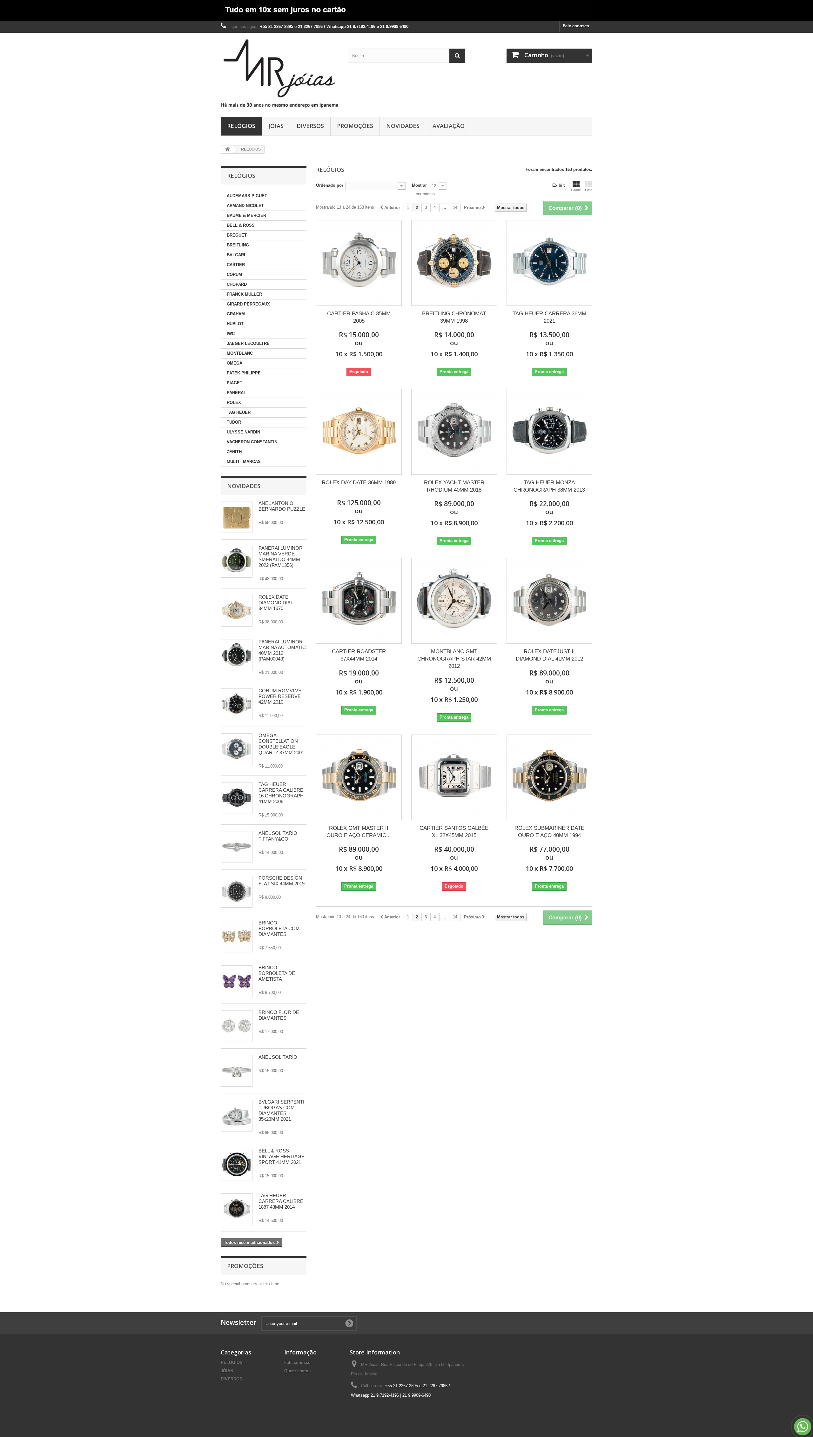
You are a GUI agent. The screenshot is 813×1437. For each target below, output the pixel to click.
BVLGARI (236, 254)
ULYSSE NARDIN (243, 432)
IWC (231, 333)
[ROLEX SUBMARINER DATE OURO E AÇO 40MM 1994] (549, 777)
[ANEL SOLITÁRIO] (236, 1071)
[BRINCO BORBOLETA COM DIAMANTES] (236, 936)
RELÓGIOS (241, 126)
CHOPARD (237, 284)
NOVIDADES (403, 126)
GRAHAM (236, 314)
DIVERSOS (310, 126)
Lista (588, 190)
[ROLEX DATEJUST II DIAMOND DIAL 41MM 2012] (549, 601)
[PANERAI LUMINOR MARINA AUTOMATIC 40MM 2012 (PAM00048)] (236, 655)
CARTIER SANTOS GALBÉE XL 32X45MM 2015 (454, 831)
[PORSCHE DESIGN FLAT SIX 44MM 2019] (236, 892)
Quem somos (297, 1370)
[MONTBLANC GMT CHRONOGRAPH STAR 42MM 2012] (454, 601)
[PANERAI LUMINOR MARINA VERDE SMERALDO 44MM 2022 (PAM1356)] (236, 562)
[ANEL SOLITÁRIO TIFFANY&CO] (236, 847)
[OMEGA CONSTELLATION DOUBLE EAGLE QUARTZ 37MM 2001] (236, 749)
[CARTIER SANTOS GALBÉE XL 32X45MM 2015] (454, 777)
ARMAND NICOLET (245, 205)
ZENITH (234, 451)
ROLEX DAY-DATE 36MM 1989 (359, 483)
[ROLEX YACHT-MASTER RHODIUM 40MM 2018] (454, 432)
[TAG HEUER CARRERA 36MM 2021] (549, 263)
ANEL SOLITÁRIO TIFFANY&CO (278, 836)
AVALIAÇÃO (449, 126)
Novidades (243, 486)
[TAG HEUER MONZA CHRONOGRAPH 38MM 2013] (549, 432)
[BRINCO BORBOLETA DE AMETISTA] (236, 981)
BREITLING (238, 245)
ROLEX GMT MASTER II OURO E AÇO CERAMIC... (358, 831)
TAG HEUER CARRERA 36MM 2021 (549, 317)
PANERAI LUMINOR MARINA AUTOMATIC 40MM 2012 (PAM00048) (282, 650)
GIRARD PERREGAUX (248, 304)
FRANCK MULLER (244, 294)
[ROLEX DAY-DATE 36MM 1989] (359, 432)
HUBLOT (235, 323)
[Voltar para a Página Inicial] (227, 149)
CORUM (234, 274)
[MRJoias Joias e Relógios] (279, 73)
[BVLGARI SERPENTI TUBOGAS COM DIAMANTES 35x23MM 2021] (236, 1115)
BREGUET (237, 235)
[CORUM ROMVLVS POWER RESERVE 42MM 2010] (236, 704)
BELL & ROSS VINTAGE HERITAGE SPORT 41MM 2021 (282, 1156)
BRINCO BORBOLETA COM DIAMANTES (279, 928)
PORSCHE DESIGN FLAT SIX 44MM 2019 (282, 880)
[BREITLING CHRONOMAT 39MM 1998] (454, 263)
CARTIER (236, 264)
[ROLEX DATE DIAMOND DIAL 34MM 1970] (236, 611)
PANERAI (236, 392)
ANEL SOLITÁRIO (278, 1057)
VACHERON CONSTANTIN (252, 442)
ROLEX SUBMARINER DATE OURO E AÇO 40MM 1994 (549, 831)
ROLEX (234, 402)
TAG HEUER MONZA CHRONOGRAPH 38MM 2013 (549, 486)
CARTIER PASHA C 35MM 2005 (359, 317)
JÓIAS (276, 126)
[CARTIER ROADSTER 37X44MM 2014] (359, 601)
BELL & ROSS (241, 225)
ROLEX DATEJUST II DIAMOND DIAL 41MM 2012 (549, 655)
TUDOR (234, 422)
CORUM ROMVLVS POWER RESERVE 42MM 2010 (280, 696)
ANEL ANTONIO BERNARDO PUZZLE (282, 506)
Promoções (245, 1266)
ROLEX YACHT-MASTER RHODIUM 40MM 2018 (454, 486)
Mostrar (419, 185)
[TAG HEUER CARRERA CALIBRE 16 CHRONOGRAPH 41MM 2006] (236, 798)
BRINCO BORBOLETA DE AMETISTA (277, 973)
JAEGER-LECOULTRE (248, 343)
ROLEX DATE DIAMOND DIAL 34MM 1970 (276, 602)
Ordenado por (329, 185)
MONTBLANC (240, 353)
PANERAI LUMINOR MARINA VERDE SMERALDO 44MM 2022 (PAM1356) (281, 556)
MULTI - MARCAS (244, 461)
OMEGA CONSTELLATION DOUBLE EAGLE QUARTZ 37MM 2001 (281, 744)
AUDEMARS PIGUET (247, 195)
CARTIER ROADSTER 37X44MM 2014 (359, 655)
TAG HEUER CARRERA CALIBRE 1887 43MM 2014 (281, 1201)
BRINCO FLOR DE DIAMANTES (279, 1015)
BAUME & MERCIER (246, 215)
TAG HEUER (239, 412)
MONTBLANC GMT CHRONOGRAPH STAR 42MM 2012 (454, 658)
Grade (576, 190)
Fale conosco (576, 26)
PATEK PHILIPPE (244, 373)
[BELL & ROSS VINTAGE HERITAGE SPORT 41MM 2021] (236, 1164)
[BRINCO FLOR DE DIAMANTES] (236, 1026)
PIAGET (234, 382)
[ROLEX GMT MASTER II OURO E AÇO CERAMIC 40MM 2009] (359, 777)
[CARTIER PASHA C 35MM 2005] (359, 263)
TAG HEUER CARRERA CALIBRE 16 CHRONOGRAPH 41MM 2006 (281, 793)
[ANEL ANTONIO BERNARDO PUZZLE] (236, 517)
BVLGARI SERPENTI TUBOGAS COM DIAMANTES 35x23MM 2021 (281, 1110)
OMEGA (234, 363)
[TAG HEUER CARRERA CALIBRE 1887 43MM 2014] (236, 1209)
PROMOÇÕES (355, 126)
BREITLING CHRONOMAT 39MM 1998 (454, 317)
